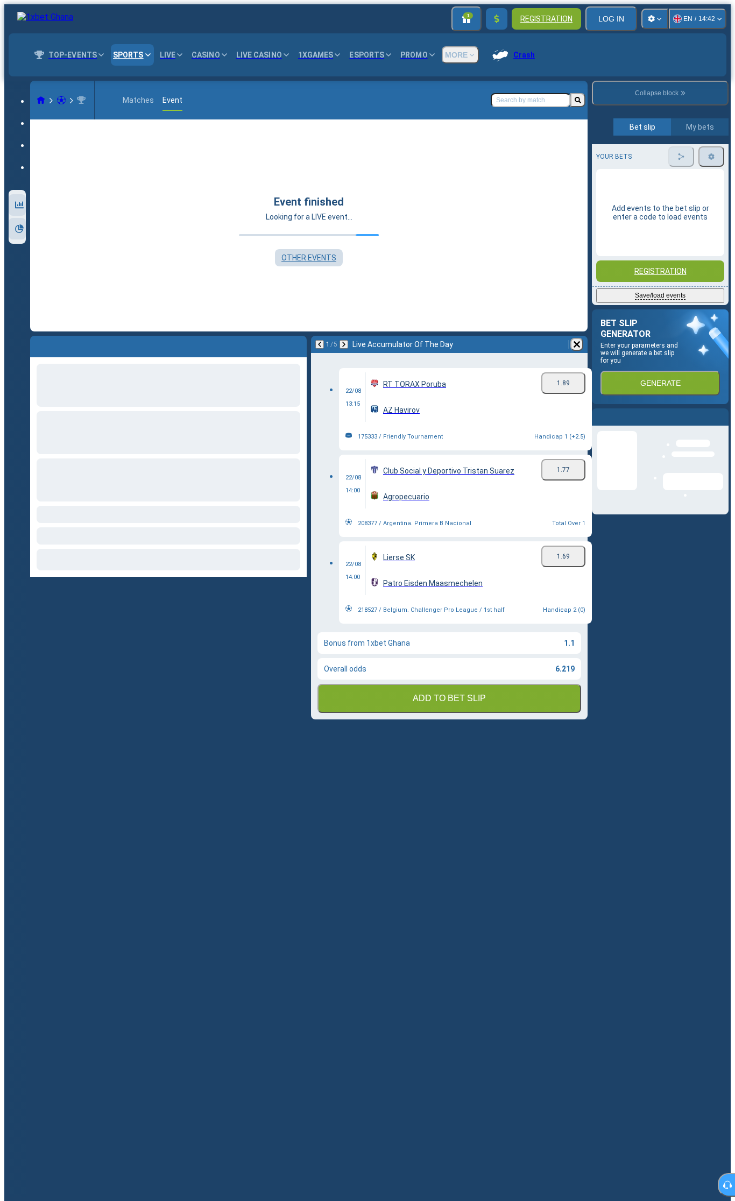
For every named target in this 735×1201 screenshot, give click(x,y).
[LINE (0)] (40, 100)
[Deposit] (496, 19)
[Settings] (654, 19)
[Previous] (319, 344)
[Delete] (576, 344)
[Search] (577, 100)
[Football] (61, 100)
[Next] (344, 344)
